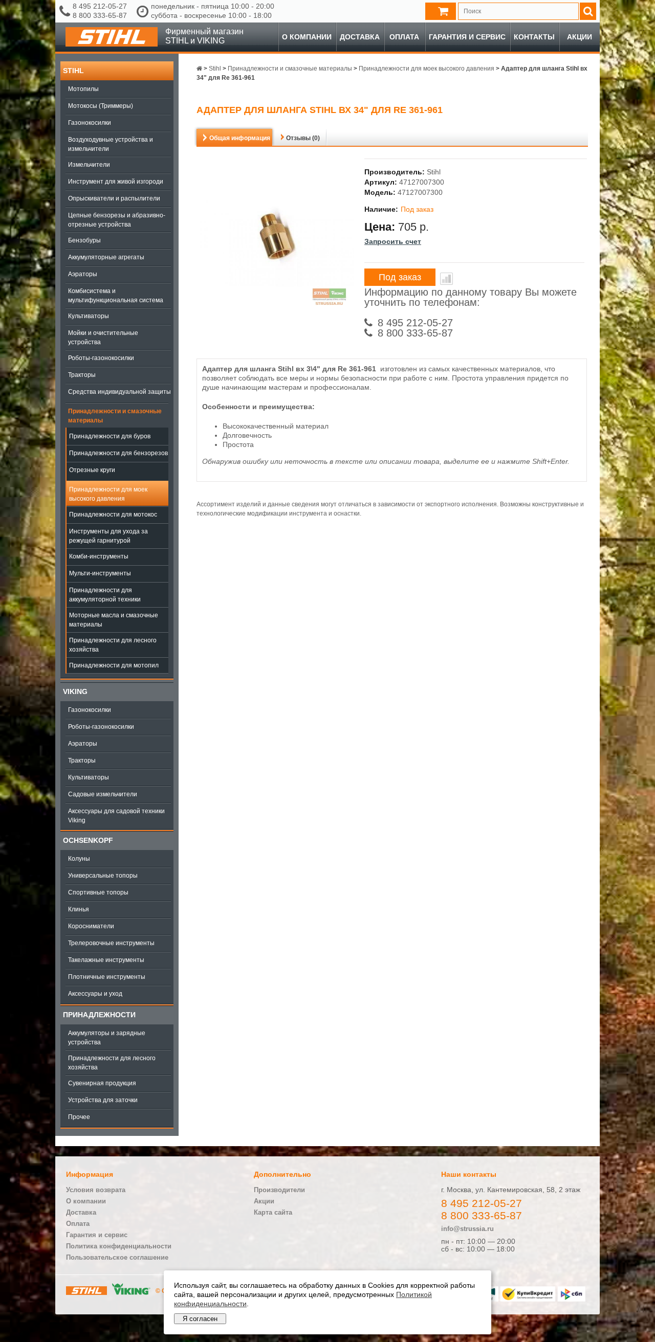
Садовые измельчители (102, 794)
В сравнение (446, 279)
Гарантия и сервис (467, 37)
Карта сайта (273, 1212)
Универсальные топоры (103, 875)
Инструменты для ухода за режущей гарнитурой (108, 536)
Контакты (534, 37)
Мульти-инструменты (100, 573)
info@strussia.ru (467, 1229)
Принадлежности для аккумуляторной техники (105, 595)
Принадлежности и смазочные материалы (115, 416)
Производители (279, 1190)
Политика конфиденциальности (118, 1246)
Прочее (79, 1117)
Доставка (360, 37)
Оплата (404, 37)
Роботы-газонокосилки (101, 358)
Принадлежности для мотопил (114, 665)
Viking (75, 691)
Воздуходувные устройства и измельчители (110, 144)
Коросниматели (91, 926)
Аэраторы (82, 274)
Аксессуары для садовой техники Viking (116, 816)
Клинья (78, 909)
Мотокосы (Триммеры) (100, 105)
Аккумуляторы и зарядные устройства (106, 1038)
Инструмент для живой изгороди (115, 181)
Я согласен (200, 1319)
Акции (579, 37)
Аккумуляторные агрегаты (106, 257)
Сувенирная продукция (102, 1083)
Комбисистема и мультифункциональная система (115, 295)
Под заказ (400, 277)
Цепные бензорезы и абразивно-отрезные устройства (116, 220)
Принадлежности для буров (109, 436)
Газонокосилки (89, 122)
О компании (307, 37)
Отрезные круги (92, 470)
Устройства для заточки (103, 1100)
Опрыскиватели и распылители (114, 198)
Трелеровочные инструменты (111, 943)
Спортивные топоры (98, 892)
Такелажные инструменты (106, 960)
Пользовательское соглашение (117, 1257)
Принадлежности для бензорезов (118, 453)
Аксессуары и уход (95, 993)
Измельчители (89, 164)
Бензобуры (84, 240)
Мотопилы (83, 89)
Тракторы (82, 374)
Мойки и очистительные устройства (103, 337)
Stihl (73, 70)
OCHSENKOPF (88, 840)
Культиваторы (88, 316)
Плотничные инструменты (106, 976)
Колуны (79, 858)
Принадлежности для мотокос (113, 514)
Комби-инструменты (98, 556)
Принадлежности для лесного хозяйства (113, 645)
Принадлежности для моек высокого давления (108, 494)
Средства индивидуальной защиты (119, 391)
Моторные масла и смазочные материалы (113, 620)
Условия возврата (95, 1190)
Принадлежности (99, 1015)
